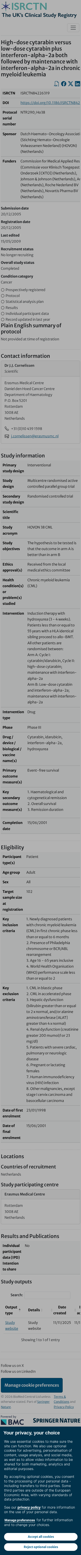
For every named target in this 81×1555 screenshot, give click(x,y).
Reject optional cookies (41, 1547)
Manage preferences (20, 1520)
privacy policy (29, 1507)
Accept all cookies (41, 1537)
